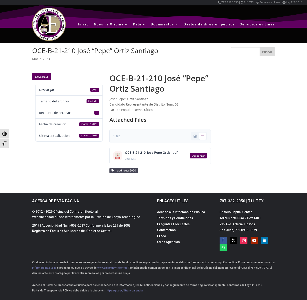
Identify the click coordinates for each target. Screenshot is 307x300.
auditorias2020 (126, 170)
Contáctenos (166, 230)
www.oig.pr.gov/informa (112, 267)
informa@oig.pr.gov (44, 267)
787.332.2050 (229, 2)
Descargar (41, 76)
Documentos (162, 24)
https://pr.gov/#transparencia (124, 290)
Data (137, 24)
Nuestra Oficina (109, 24)
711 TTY (249, 2)
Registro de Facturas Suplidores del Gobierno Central (71, 231)
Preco (161, 236)
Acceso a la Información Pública (181, 212)
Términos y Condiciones (175, 218)
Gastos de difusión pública (209, 24)
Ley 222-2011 (294, 2)
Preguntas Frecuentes (173, 224)
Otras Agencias (168, 242)
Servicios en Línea (270, 2)
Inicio (83, 24)
